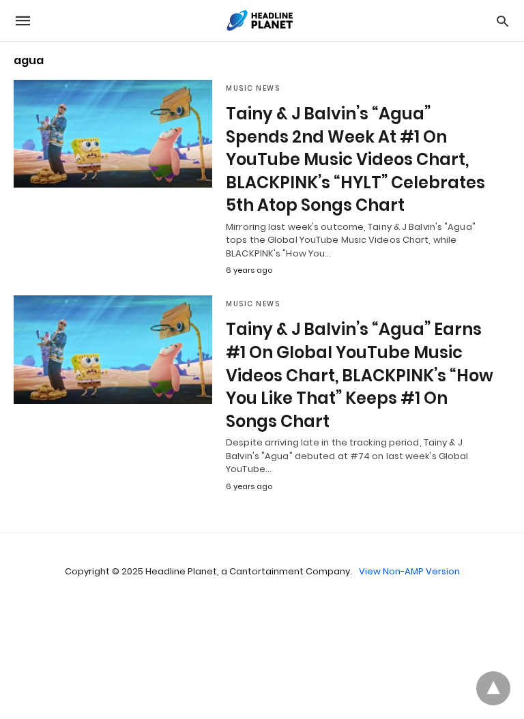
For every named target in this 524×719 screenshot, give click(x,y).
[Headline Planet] (261, 20)
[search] (502, 21)
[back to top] (493, 688)
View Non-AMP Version (409, 571)
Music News (253, 88)
